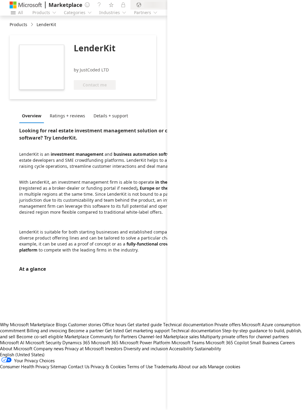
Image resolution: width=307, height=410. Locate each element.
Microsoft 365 (104, 342)
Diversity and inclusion (146, 348)
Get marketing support (147, 330)
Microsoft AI (12, 342)
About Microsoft (16, 348)
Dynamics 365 (76, 342)
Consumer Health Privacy (24, 366)
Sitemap (58, 366)
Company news (49, 348)
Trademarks (165, 366)
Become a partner (86, 330)
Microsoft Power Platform (145, 342)
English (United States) (22, 354)
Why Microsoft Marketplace (27, 324)
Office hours (114, 324)
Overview (31, 116)
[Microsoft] (26, 5)
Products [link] (18, 24)
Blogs (61, 324)
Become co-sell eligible (39, 336)
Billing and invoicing (47, 330)
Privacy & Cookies (108, 366)
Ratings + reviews (67, 116)
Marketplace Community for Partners (100, 336)
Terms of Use (140, 366)
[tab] (33, 115)
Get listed (114, 330)
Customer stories (84, 324)
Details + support (111, 116)
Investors (113, 348)
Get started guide (144, 324)
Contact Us (78, 366)
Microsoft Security (43, 342)
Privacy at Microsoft (84, 348)
